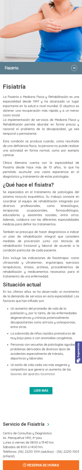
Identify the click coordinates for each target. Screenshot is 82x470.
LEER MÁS (41, 390)
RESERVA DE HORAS (43, 465)
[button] (78, 352)
